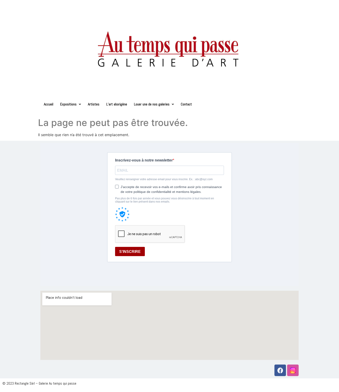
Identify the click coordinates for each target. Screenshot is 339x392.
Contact (186, 104)
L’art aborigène (116, 104)
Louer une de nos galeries (152, 104)
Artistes (93, 104)
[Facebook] (280, 370)
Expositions (68, 104)
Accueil (48, 104)
